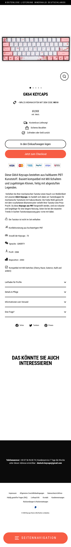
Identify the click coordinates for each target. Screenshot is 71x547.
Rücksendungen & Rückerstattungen (35, 502)
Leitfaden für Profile (13, 282)
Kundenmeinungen (58, 498)
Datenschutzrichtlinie (54, 493)
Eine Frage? (9, 312)
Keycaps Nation (30, 513)
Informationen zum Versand (16, 302)
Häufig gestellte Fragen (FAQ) (17, 498)
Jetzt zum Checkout (36, 154)
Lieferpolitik (35, 498)
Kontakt (45, 498)
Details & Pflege (11, 292)
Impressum (13, 493)
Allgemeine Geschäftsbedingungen (32, 493)
